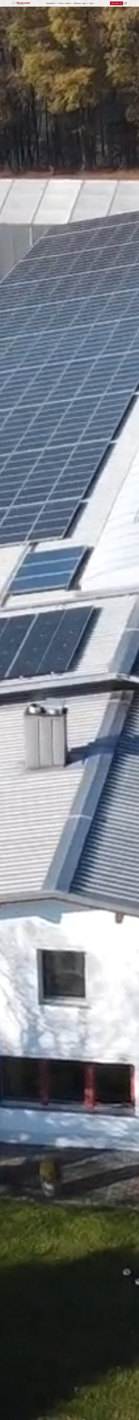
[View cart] (125, 3)
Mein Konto (115, 3)
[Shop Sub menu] (94, 3)
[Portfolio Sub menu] (71, 3)
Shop (91, 3)
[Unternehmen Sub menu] (56, 3)
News (84, 3)
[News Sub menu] (87, 3)
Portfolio (67, 3)
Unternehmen (50, 3)
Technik (60, 3)
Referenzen (77, 3)
